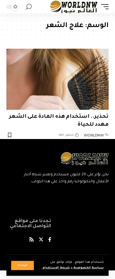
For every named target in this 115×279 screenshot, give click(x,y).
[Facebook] (49, 240)
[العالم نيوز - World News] (74, 6)
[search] (28, 7)
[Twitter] (41, 240)
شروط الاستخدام (56, 268)
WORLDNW (94, 135)
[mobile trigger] (103, 6)
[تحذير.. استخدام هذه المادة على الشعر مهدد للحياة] (57, 79)
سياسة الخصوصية (88, 268)
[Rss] (31, 240)
